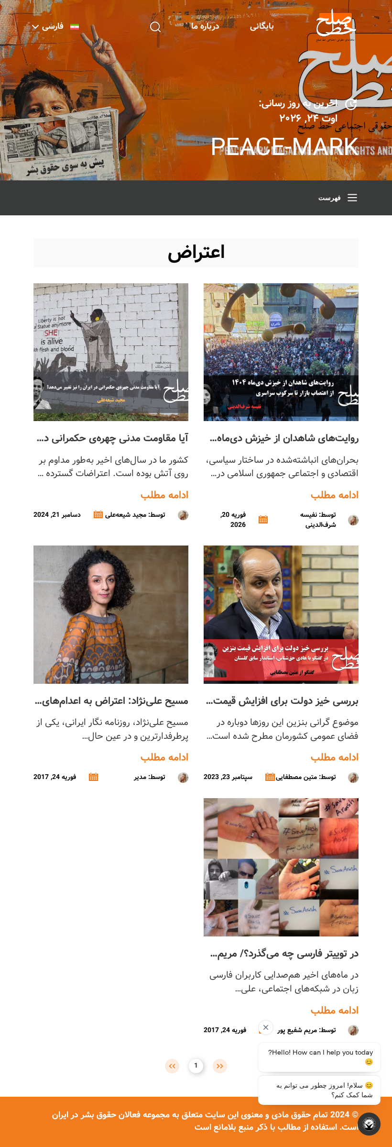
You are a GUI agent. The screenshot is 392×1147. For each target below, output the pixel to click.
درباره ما (205, 26)
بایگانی (262, 26)
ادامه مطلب (335, 495)
